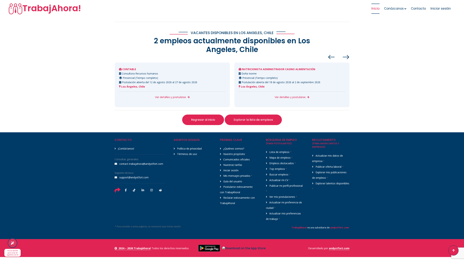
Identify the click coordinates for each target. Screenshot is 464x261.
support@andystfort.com (134, 177)
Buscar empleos (279, 174)
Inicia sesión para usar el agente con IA (12, 252)
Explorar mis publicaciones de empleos (329, 175)
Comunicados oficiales (236, 159)
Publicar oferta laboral (329, 166)
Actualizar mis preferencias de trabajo (283, 216)
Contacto (418, 8)
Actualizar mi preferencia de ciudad (284, 205)
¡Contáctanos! (125, 148)
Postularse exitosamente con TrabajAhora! (236, 189)
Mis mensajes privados (237, 175)
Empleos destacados (282, 163)
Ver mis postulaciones (283, 196)
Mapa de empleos (281, 157)
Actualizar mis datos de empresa (327, 158)
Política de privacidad (189, 148)
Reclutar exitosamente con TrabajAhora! (237, 200)
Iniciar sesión (440, 8)
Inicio (375, 8)
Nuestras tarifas (232, 165)
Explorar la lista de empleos (253, 120)
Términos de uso (186, 154)
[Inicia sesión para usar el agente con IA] (12, 243)
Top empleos (278, 169)
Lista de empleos (280, 152)
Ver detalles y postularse (170, 97)
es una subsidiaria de (320, 227)
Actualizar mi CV (279, 180)
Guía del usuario (232, 181)
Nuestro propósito (234, 154)
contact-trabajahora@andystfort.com (141, 163)
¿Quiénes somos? (233, 148)
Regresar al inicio (203, 120)
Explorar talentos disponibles (330, 186)
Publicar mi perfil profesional (284, 188)
